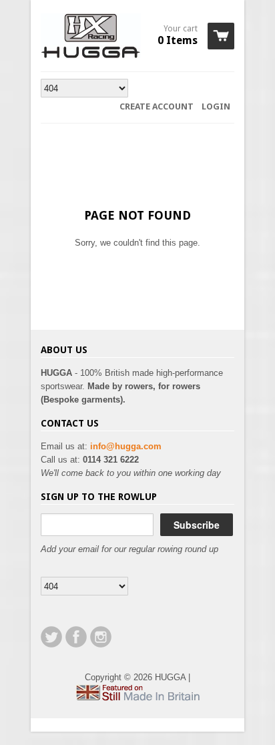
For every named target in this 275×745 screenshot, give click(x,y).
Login (216, 106)
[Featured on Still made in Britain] (137, 698)
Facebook (76, 637)
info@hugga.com (126, 446)
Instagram (100, 637)
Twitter (51, 637)
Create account (156, 106)
